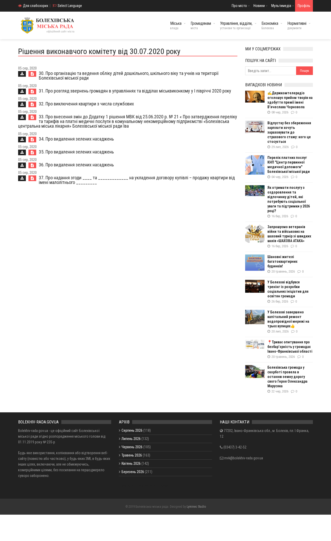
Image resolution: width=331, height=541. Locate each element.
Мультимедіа (281, 6)
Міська (176, 25)
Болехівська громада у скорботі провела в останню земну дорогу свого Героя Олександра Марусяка (287, 376)
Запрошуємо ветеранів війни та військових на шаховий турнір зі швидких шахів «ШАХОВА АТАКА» (289, 234)
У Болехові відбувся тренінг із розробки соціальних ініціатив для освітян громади (288, 289)
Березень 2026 (133, 472)
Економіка (269, 25)
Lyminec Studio (196, 506)
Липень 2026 (131, 439)
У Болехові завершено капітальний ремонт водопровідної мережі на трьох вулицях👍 (288, 319)
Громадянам (201, 25)
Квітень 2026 (131, 463)
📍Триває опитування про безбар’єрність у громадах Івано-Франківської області (289, 346)
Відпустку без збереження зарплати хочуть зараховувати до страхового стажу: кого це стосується (289, 132)
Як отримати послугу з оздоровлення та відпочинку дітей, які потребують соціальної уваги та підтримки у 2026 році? (288, 199)
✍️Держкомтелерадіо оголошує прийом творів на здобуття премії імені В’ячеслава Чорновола (290, 100)
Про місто (239, 6)
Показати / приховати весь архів (144, 485)
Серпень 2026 (132, 430)
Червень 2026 (132, 447)
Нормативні (296, 25)
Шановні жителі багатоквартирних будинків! (282, 261)
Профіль (304, 6)
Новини (259, 6)
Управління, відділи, (236, 25)
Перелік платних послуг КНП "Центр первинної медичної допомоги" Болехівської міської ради (288, 165)
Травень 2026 (132, 455)
